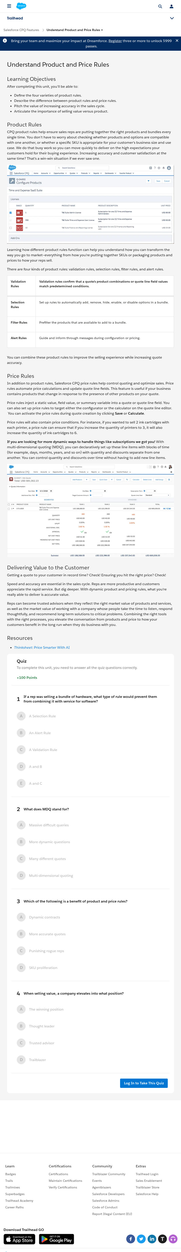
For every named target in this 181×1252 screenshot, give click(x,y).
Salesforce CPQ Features (21, 30)
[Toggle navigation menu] (172, 18)
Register (115, 41)
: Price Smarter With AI (42, 647)
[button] (75, 30)
